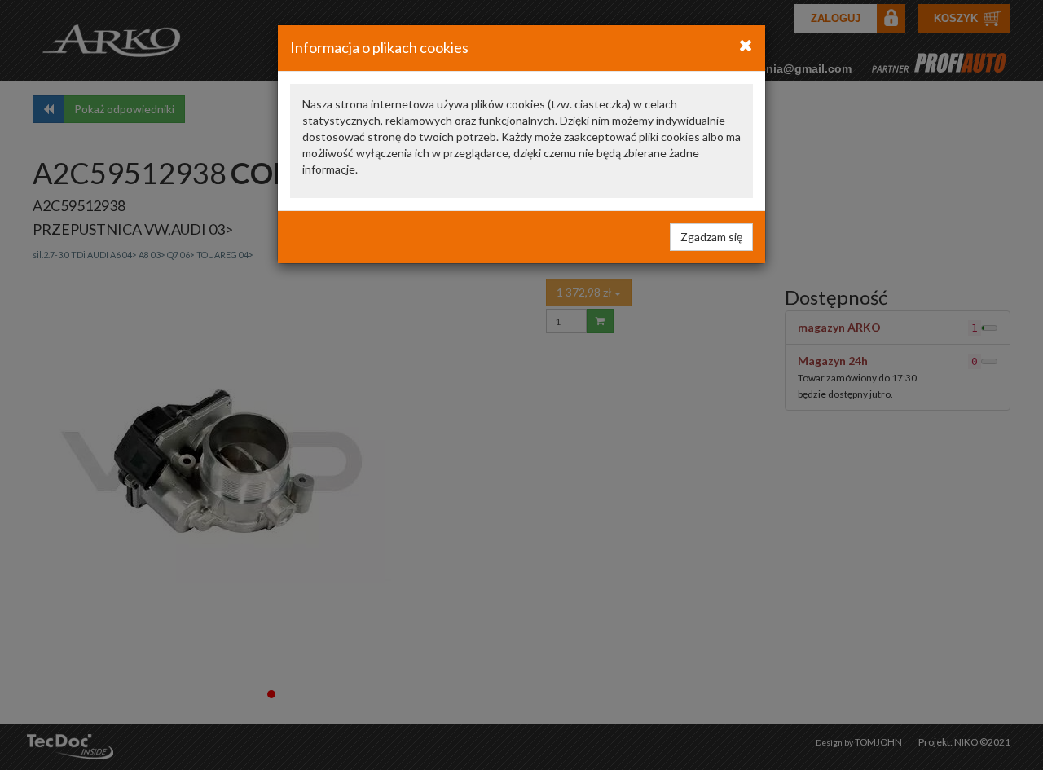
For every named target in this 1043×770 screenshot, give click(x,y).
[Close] (746, 45)
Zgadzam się (711, 237)
